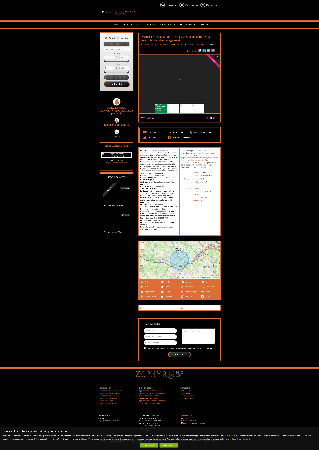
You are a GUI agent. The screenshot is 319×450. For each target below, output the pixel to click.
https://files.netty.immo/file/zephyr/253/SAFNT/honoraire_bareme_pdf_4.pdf (199, 159)
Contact (117, 136)
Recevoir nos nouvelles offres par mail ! (116, 110)
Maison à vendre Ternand (149, 396)
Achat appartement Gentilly (108, 396)
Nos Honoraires (186, 391)
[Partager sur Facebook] (213, 50)
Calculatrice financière (182, 138)
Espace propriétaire (116, 124)
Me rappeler (178, 132)
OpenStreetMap (195, 277)
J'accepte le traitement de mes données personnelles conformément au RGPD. (174, 348)
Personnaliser (168, 445)
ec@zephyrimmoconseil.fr (116, 163)
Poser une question (156, 132)
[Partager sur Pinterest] (199, 50)
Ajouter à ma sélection (203, 132)
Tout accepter (149, 445)
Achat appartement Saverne (109, 393)
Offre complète (186, 393)
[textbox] (117, 49)
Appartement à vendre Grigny (150, 391)
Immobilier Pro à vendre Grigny (151, 398)
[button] (109, 38)
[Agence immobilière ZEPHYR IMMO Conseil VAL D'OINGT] (121, 14)
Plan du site (184, 418)
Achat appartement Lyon (107, 403)
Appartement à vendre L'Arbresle (152, 393)
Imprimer (152, 138)
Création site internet (188, 421)
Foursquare (206, 277)
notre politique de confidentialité (237, 439)
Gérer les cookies (186, 398)
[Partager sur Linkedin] (204, 50)
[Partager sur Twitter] (208, 50)
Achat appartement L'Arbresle (109, 391)
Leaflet (183, 277)
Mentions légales (186, 416)
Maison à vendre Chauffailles (150, 403)
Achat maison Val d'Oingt (107, 398)
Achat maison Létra (105, 401)
